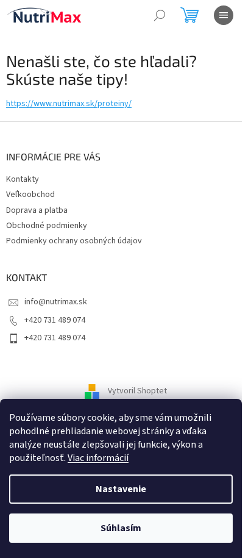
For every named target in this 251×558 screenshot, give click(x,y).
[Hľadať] (159, 15)
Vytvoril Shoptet (137, 391)
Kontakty (22, 179)
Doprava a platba (37, 210)
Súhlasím (121, 528)
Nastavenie (121, 489)
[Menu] (223, 15)
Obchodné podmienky (46, 226)
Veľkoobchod (30, 194)
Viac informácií (98, 458)
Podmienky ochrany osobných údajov (74, 241)
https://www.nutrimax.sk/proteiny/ (69, 104)
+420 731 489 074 (54, 320)
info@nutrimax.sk (55, 302)
